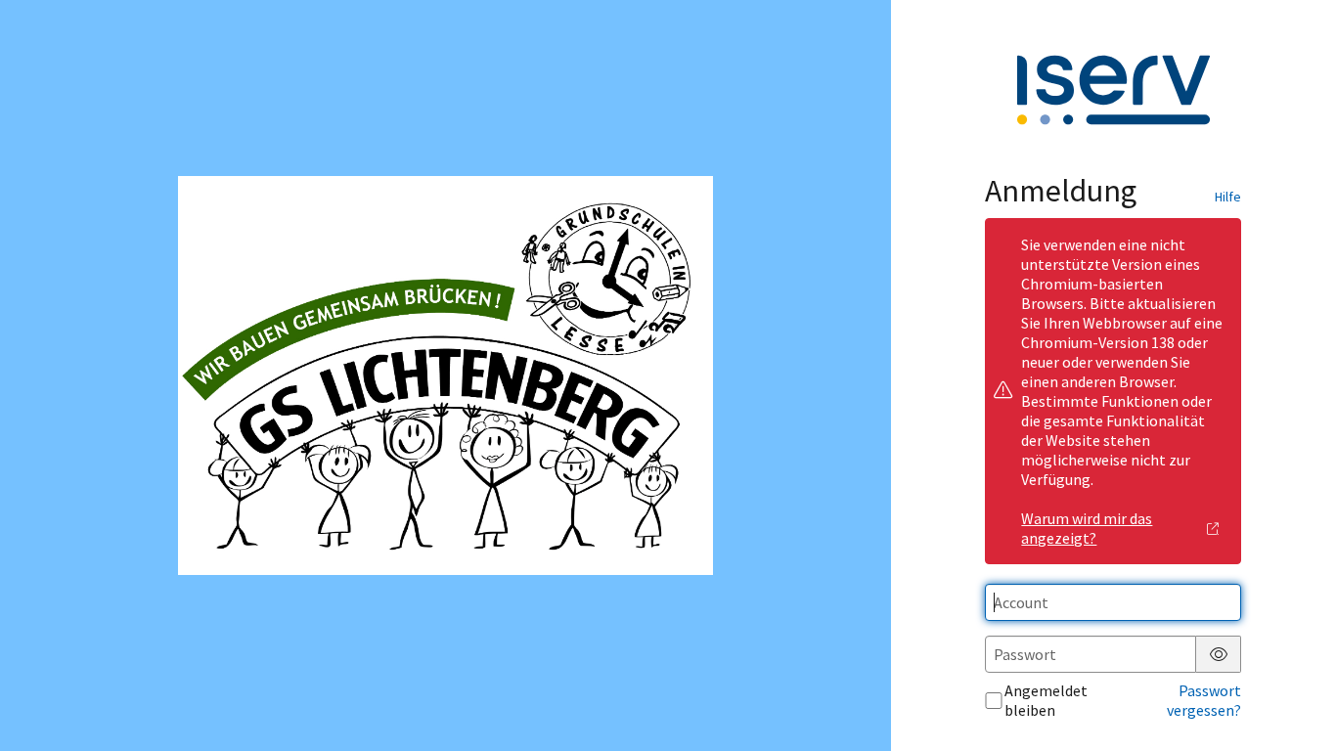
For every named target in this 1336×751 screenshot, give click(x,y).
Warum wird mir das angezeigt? (1086, 528)
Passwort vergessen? (1204, 700)
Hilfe (1228, 196)
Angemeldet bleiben (1046, 700)
